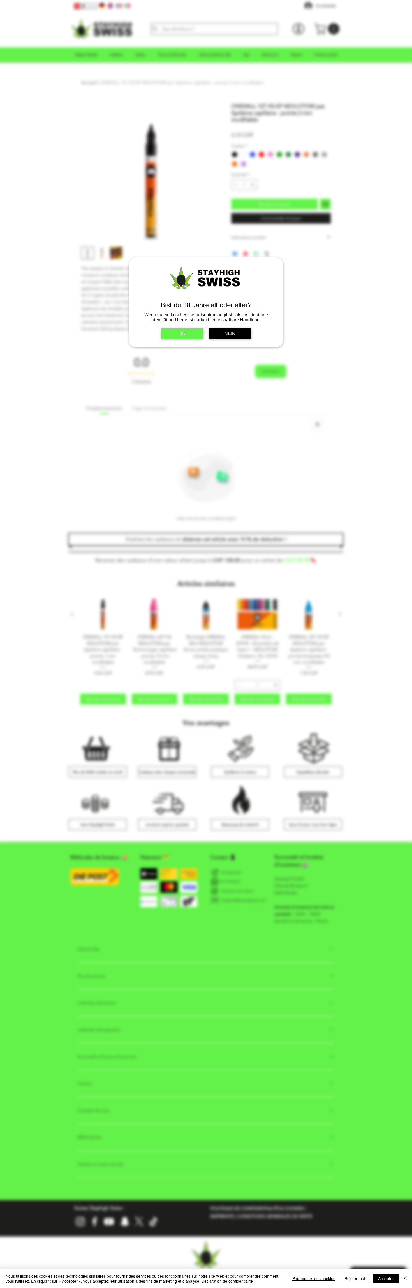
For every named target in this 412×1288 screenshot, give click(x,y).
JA (182, 333)
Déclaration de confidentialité (227, 1281)
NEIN (229, 333)
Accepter (386, 1278)
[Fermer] (405, 1278)
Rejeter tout (354, 1278)
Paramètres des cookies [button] (313, 1278)
